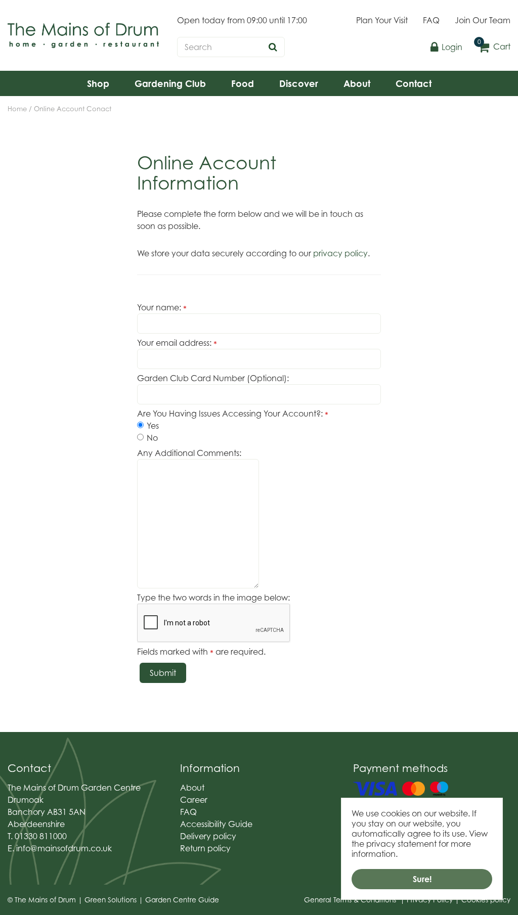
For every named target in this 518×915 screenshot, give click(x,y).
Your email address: (177, 343)
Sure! (422, 879)
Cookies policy (485, 900)
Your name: (162, 307)
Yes (153, 426)
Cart (501, 46)
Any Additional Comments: (189, 453)
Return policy (205, 848)
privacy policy (340, 253)
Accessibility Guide (216, 824)
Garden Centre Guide (182, 900)
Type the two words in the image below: (213, 597)
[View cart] (484, 47)
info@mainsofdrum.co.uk (64, 848)
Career (193, 800)
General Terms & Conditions (350, 900)
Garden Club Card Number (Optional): (213, 378)
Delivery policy (208, 836)
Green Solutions (110, 900)
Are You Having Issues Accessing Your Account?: (232, 413)
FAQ (188, 812)
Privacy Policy (430, 900)
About (192, 788)
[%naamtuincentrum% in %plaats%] (83, 35)
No (152, 438)
